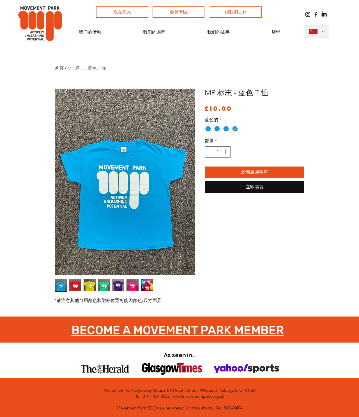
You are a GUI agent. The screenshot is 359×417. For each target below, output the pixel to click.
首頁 (59, 68)
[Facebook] (316, 14)
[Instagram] (308, 14)
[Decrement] (209, 152)
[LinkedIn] (324, 14)
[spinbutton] (217, 152)
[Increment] (226, 152)
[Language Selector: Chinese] (317, 31)
